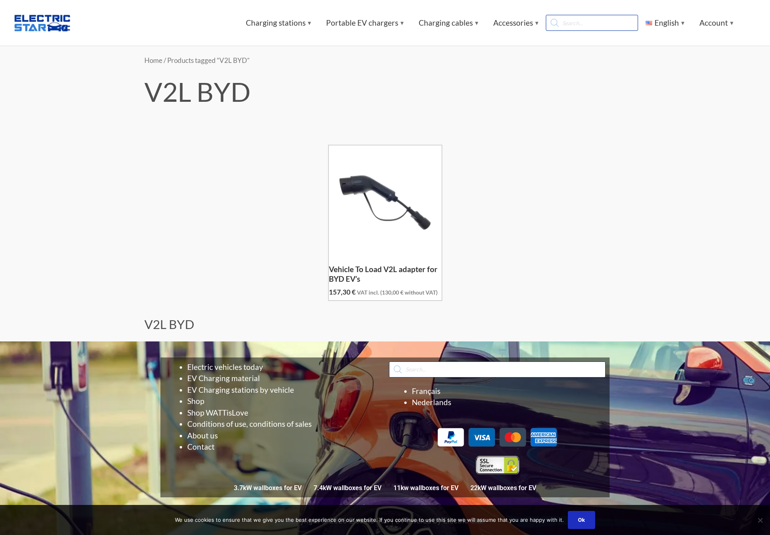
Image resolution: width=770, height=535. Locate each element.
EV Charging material (223, 378)
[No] (760, 520)
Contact (201, 446)
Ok (581, 520)
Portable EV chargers (362, 22)
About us (202, 435)
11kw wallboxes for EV (425, 488)
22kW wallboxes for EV (503, 488)
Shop (195, 401)
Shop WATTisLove (217, 412)
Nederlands (431, 402)
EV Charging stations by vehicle (240, 389)
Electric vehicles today (225, 366)
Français (426, 391)
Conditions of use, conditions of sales (249, 423)
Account (713, 22)
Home (153, 60)
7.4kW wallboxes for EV (347, 488)
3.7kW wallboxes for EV (268, 488)
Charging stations (276, 22)
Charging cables (446, 22)
